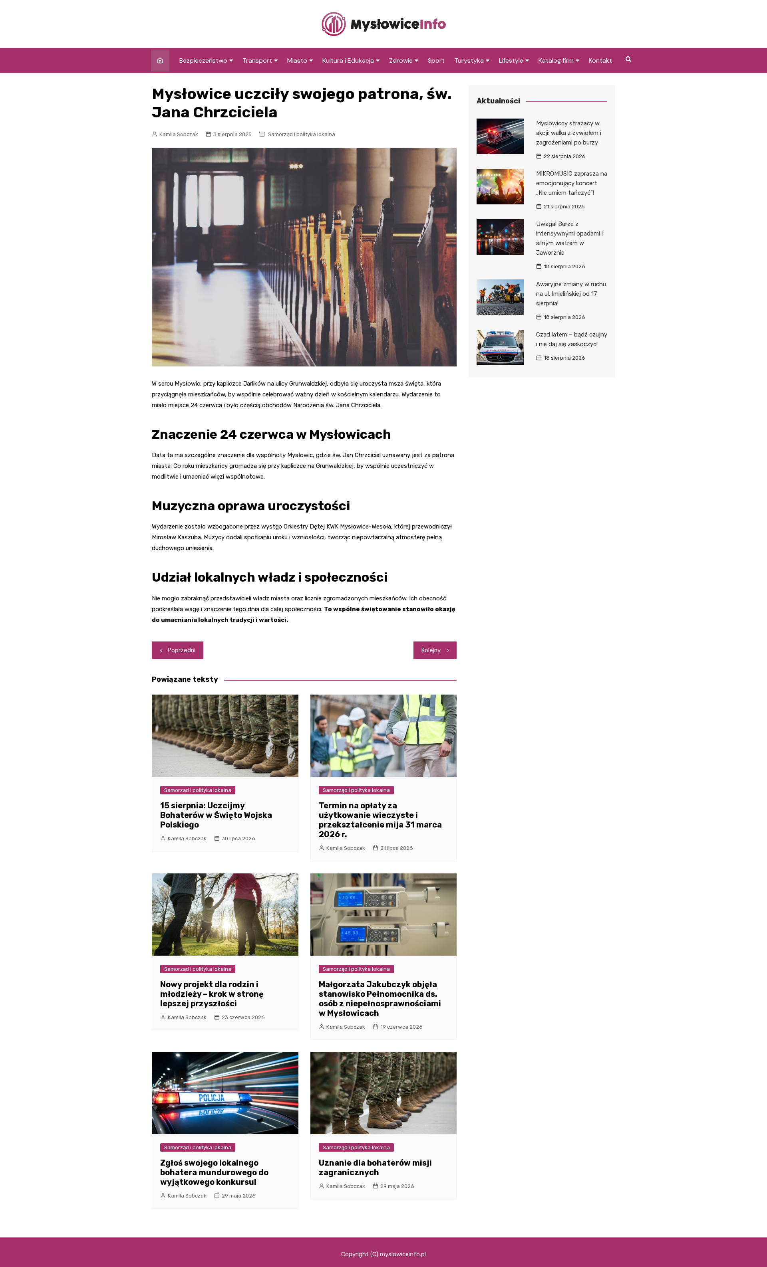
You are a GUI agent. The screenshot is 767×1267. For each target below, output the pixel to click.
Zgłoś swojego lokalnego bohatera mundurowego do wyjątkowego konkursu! (214, 1172)
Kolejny (431, 650)
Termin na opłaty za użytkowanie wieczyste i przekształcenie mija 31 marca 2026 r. (380, 820)
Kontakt (600, 60)
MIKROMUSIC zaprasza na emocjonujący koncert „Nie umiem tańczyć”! (571, 183)
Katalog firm (556, 60)
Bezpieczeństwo (203, 60)
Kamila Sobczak (178, 134)
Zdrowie (401, 60)
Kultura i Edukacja (348, 60)
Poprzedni (181, 650)
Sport (436, 60)
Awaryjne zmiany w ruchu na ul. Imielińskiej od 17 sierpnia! (571, 294)
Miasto (297, 60)
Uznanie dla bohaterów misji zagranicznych (375, 1167)
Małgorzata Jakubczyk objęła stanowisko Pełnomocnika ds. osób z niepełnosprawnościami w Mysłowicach (380, 999)
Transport (257, 60)
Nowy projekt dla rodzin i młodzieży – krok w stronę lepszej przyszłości (212, 994)
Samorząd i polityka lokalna (301, 134)
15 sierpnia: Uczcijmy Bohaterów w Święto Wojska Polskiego (216, 815)
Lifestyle (511, 60)
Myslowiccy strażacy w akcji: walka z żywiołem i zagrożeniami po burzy (568, 133)
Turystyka (469, 60)
